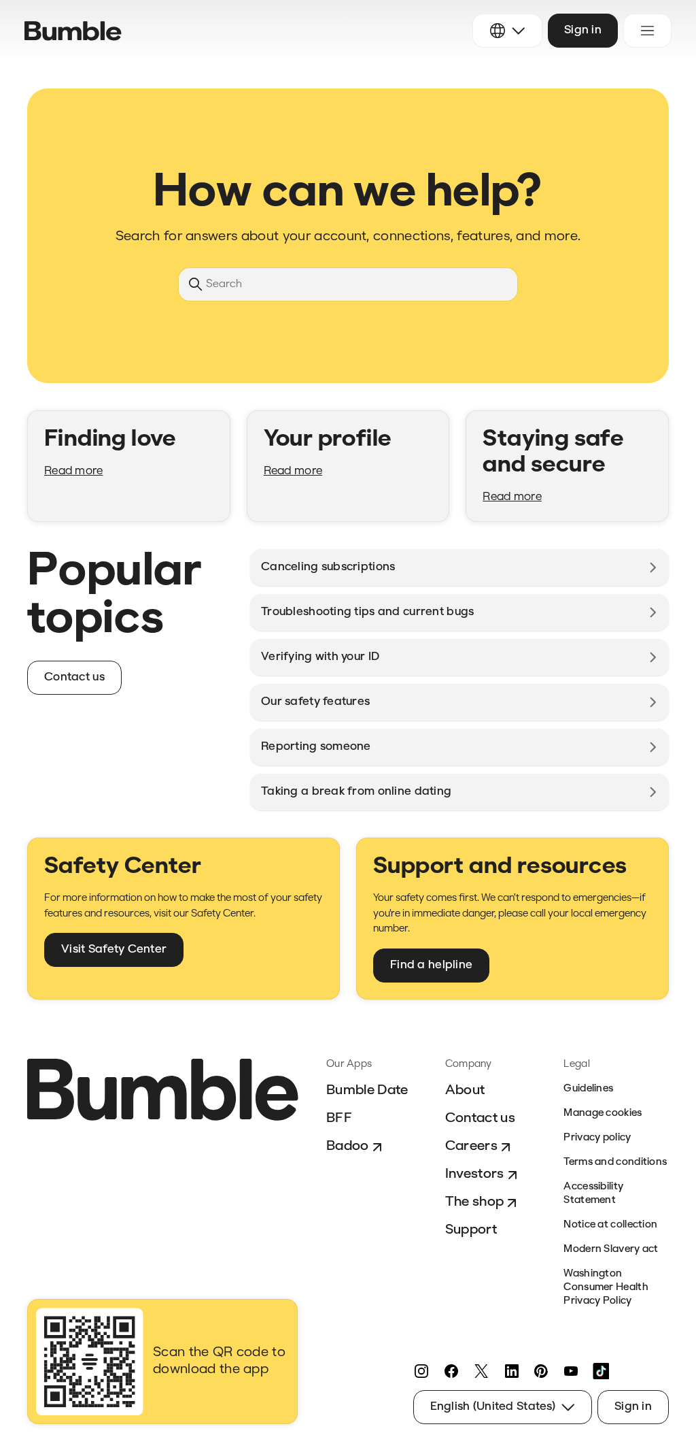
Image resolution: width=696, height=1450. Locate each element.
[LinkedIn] (511, 1371)
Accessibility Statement (593, 1194)
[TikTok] (601, 1371)
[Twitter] (481, 1371)
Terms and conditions (615, 1162)
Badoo (347, 1146)
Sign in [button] (583, 30)
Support (471, 1230)
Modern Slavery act (610, 1250)
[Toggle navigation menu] (647, 31)
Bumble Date (367, 1091)
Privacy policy (597, 1138)
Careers (471, 1146)
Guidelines (588, 1089)
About (465, 1091)
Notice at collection (610, 1225)
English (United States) (492, 1407)
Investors (474, 1174)
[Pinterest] (541, 1371)
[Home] (73, 31)
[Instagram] (421, 1371)
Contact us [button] (74, 677)
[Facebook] (451, 1371)
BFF (339, 1118)
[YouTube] (571, 1371)
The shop (474, 1202)
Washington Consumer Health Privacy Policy (605, 1287)
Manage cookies (602, 1113)
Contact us (480, 1118)
